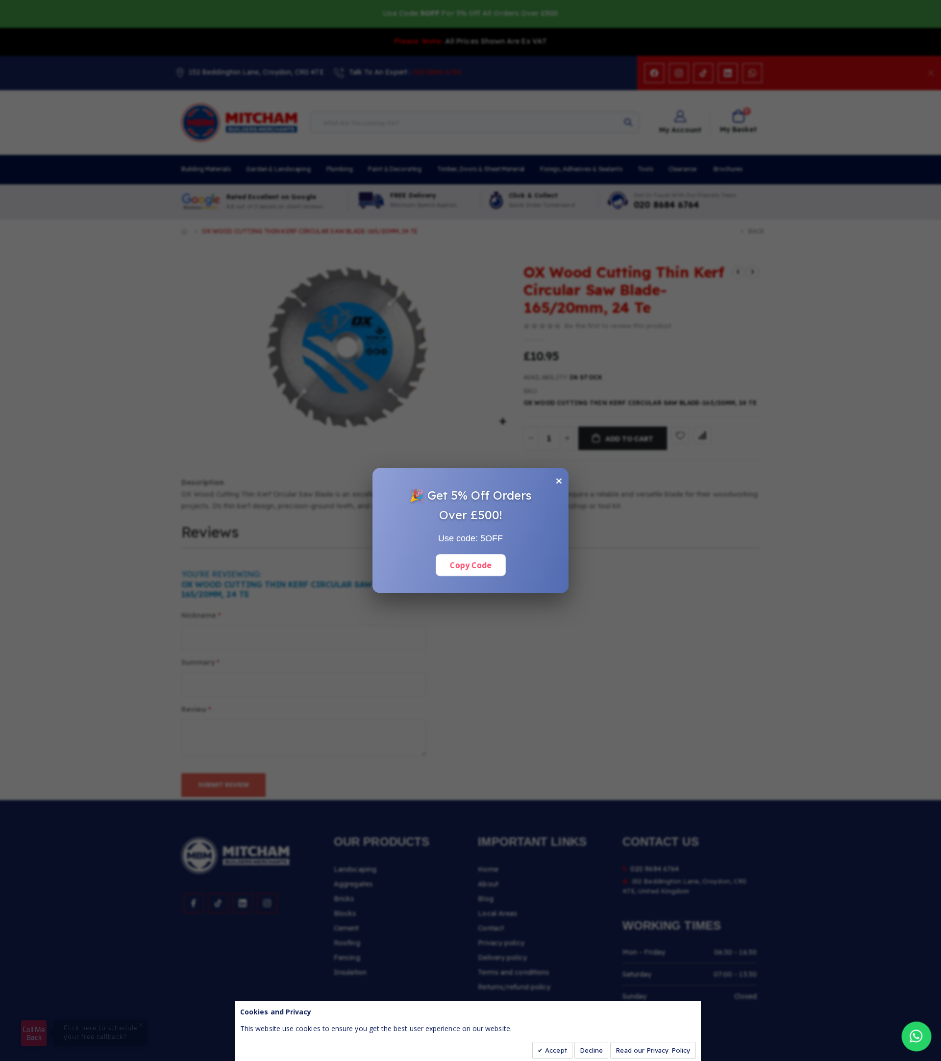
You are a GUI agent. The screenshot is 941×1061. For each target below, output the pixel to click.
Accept (555, 1050)
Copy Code (470, 564)
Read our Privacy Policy (653, 1050)
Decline (591, 1050)
